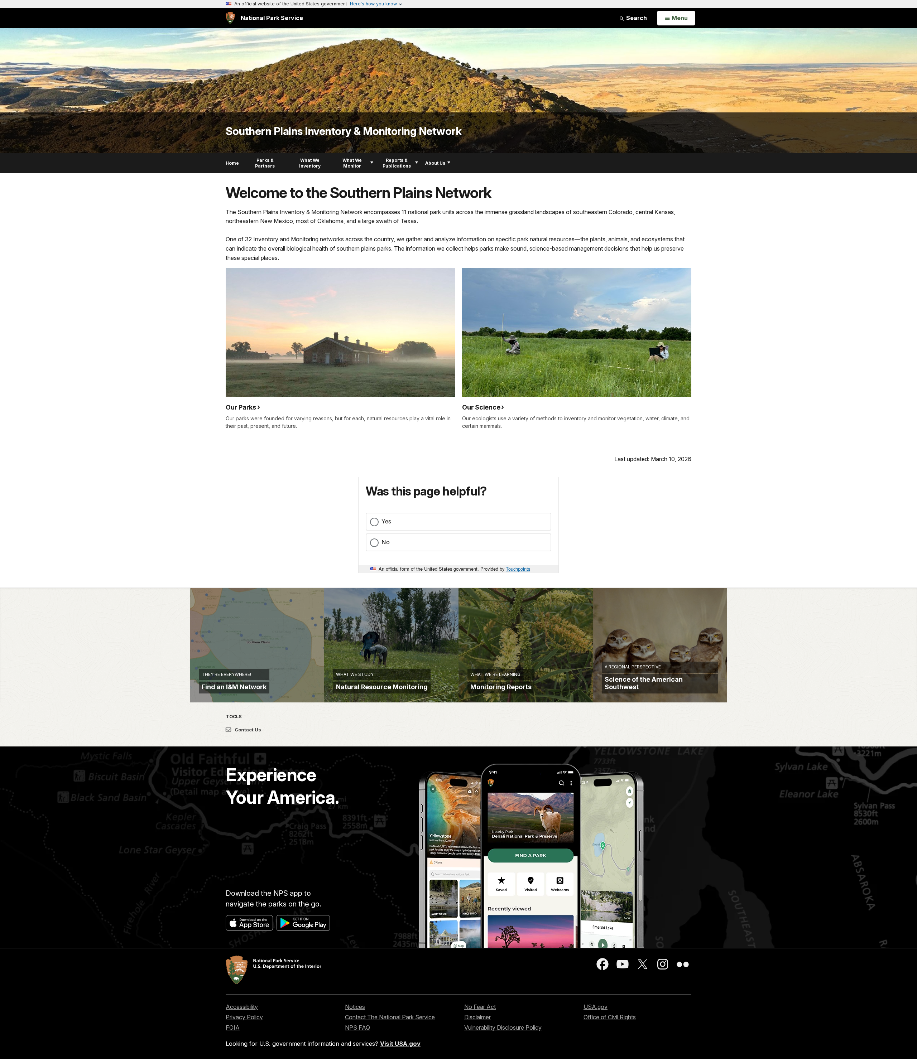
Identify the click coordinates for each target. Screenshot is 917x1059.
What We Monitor (352, 163)
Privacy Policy (244, 1017)
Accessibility (242, 1006)
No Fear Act (480, 1006)
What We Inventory (310, 163)
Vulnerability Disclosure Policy (503, 1027)
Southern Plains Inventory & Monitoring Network (343, 131)
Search (636, 17)
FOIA (233, 1027)
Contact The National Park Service (390, 1017)
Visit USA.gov (400, 1043)
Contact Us (247, 729)
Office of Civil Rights (610, 1017)
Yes (386, 521)
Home (232, 163)
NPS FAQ (357, 1027)
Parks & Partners (265, 163)
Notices (355, 1006)
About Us (435, 163)
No (385, 542)
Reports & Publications (397, 163)
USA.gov (596, 1006)
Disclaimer (477, 1017)
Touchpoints (518, 568)
